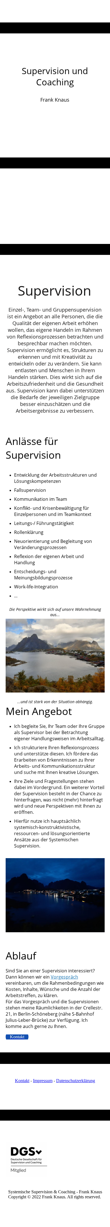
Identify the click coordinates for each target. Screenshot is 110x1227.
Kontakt (22, 1080)
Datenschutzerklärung (75, 1080)
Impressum (42, 1080)
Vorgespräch (64, 977)
